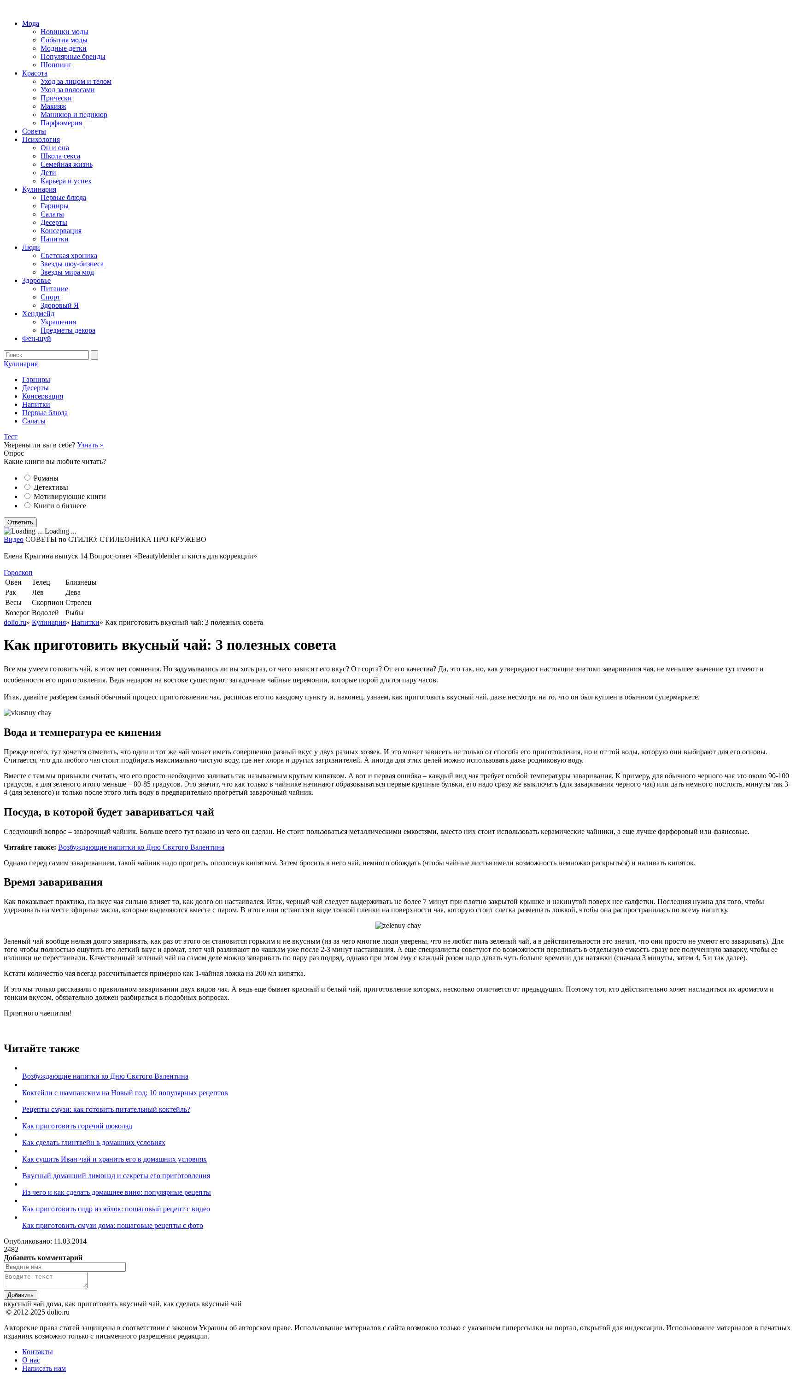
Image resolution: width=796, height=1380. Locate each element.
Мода (30, 23)
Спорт (50, 297)
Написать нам (44, 1368)
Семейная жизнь (67, 164)
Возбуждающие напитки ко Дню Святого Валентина (141, 847)
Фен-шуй (36, 338)
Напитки (55, 239)
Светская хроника (69, 255)
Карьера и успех (66, 181)
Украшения (58, 322)
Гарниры (55, 206)
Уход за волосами (68, 90)
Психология (41, 139)
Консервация (61, 231)
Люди (31, 247)
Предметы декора (68, 330)
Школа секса (60, 156)
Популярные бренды (73, 56)
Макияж (53, 106)
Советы (34, 131)
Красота (34, 73)
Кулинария (39, 189)
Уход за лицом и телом (76, 81)
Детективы (51, 487)
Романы (46, 478)
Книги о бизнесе (60, 506)
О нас (31, 1360)
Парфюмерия (61, 123)
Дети (48, 172)
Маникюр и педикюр (74, 114)
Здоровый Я (60, 305)
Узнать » (90, 445)
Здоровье (36, 280)
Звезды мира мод (67, 272)
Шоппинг (56, 65)
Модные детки (64, 48)
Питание (54, 289)
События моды (64, 40)
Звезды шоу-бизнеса (72, 264)
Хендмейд (38, 313)
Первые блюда (63, 197)
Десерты (54, 222)
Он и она (55, 148)
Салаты (52, 214)
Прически (56, 98)
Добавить (20, 1295)
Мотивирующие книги (70, 496)
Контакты (37, 1352)
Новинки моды (64, 31)
